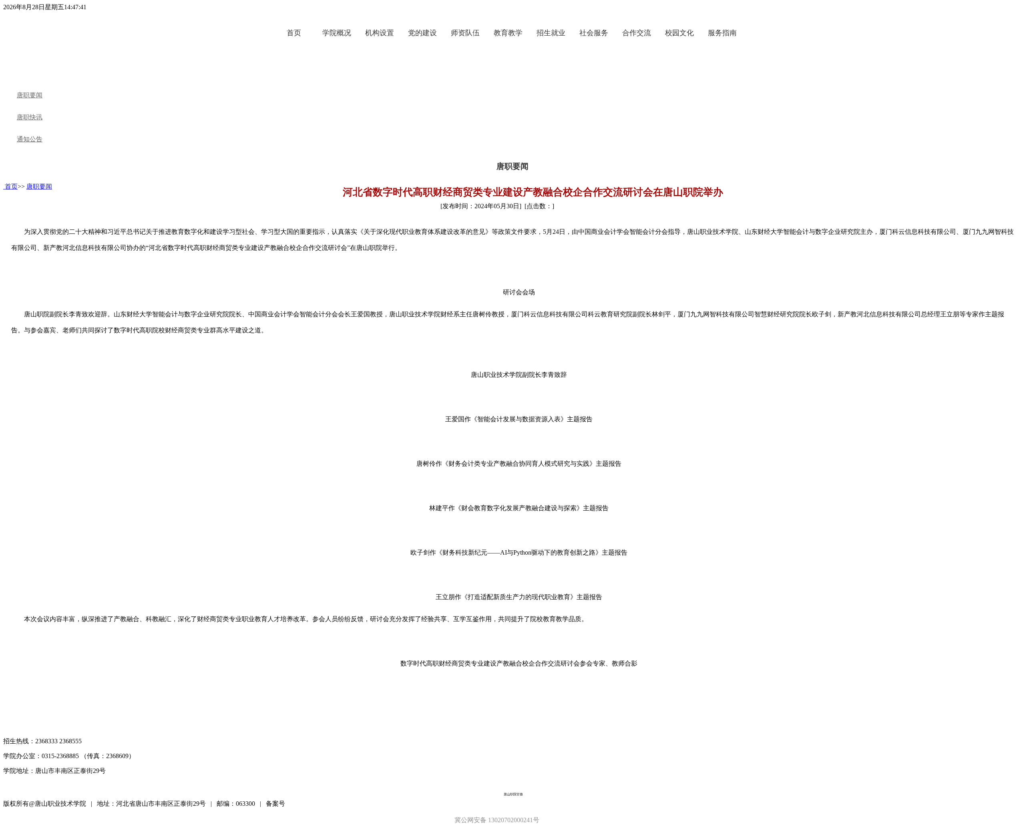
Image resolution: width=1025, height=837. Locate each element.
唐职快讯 (29, 117)
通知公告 (29, 139)
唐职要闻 (29, 95)
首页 (294, 33)
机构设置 (379, 33)
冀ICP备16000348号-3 (317, 803)
